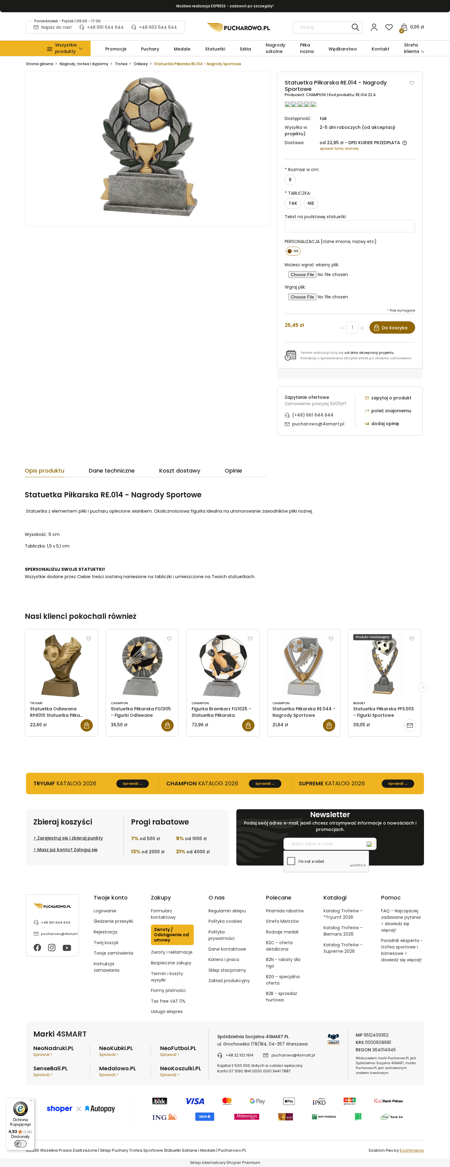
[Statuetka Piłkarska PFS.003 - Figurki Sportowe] (384, 666)
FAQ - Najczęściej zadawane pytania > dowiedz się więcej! (401, 920)
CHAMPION (316, 94)
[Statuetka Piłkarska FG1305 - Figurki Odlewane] (142, 666)
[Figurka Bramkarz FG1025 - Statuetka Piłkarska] (223, 666)
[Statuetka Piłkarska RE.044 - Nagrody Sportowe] (303, 666)
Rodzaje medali (282, 932)
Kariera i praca (223, 959)
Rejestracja (105, 932)
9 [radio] (290, 180)
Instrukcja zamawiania (106, 967)
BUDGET (359, 703)
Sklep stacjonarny (227, 970)
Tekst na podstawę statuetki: (316, 217)
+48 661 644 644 (105, 27)
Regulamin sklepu (227, 911)
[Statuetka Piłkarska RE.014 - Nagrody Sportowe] (147, 148)
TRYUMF (36, 703)
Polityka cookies (225, 921)
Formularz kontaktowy (163, 914)
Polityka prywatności (221, 935)
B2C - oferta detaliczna (279, 946)
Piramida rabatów (285, 911)
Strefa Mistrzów (282, 921)
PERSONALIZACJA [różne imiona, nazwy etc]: (331, 241)
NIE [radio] (311, 203)
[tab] (57, 472)
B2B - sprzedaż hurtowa (281, 996)
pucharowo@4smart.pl (318, 424)
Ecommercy (412, 1150)
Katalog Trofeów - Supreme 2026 (343, 948)
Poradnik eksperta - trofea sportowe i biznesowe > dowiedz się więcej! (402, 950)
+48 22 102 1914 (239, 1055)
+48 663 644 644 (158, 27)
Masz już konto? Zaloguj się (67, 850)
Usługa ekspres (167, 1011)
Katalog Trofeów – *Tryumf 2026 (343, 914)
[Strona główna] (239, 27)
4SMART (71, 1034)
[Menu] (31, 1101)
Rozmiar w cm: (302, 169)
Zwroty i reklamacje (172, 952)
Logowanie (105, 911)
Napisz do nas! (56, 27)
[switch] (20, 1143)
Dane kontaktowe (227, 949)
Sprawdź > (42, 1054)
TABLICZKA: (298, 193)
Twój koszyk (106, 943)
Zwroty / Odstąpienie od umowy (171, 934)
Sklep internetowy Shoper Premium (225, 1162)
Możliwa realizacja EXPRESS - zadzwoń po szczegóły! (225, 6)
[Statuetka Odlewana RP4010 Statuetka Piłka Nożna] (61, 666)
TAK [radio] (293, 203)
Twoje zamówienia (113, 953)
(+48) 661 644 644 (312, 415)
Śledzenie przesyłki (113, 921)
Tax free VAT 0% (168, 1001)
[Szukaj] (355, 27)
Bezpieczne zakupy (171, 963)
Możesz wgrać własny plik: (312, 265)
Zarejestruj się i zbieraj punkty (70, 838)
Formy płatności (168, 990)
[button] (66, 48)
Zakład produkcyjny (229, 981)
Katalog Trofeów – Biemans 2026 (343, 931)
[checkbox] (293, 251)
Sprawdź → (132, 783)
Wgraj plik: (295, 287)
